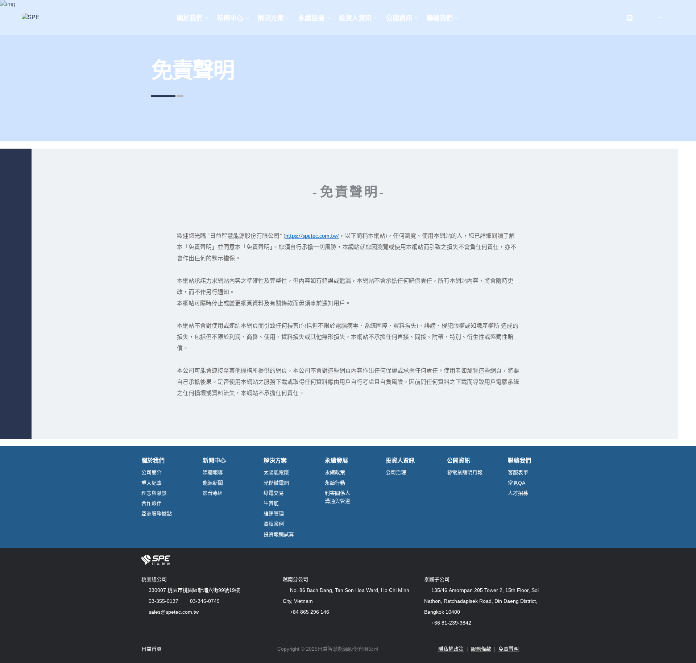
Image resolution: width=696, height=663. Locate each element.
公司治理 (396, 472)
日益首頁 (151, 649)
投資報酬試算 (279, 534)
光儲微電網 (276, 483)
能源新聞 (213, 483)
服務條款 (481, 649)
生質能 (271, 503)
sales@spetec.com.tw (174, 612)
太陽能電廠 (276, 472)
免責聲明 (508, 649)
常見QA (516, 483)
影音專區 (213, 493)
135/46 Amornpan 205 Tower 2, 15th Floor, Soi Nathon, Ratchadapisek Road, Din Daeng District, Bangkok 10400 (481, 601)
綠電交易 (274, 493)
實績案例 (274, 524)
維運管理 (274, 514)
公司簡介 (151, 472)
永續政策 (335, 472)
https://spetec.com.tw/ (312, 236)
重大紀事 (151, 483)
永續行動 (335, 483)
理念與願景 (154, 493)
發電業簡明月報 (464, 472)
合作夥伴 (151, 503)
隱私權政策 (451, 649)
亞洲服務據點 (156, 514)
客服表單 (518, 472)
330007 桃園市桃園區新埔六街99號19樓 (194, 590)
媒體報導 (213, 472)
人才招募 (518, 493)
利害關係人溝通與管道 (337, 497)
